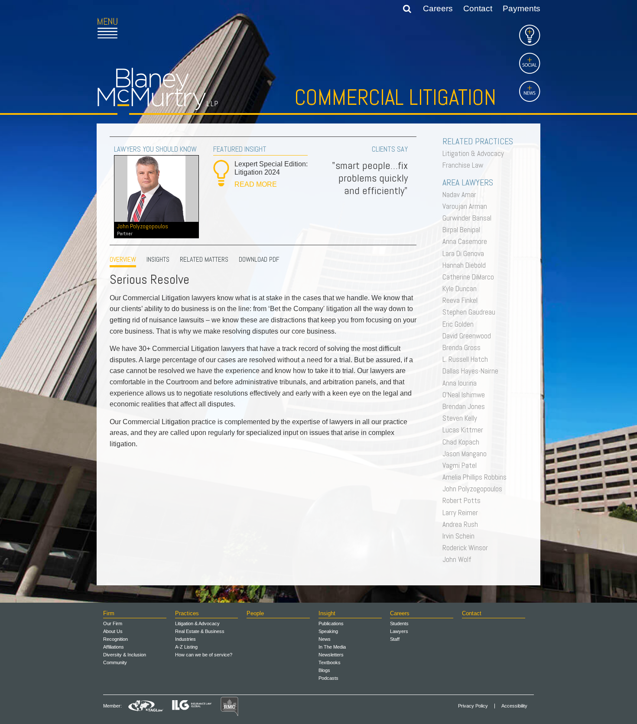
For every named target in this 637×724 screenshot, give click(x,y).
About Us (113, 631)
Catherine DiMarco (470, 277)
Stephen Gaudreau (471, 312)
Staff (395, 639)
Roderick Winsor (467, 547)
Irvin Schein (460, 536)
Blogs (324, 670)
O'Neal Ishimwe (466, 394)
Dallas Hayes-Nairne (472, 371)
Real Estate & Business (199, 631)
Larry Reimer (462, 512)
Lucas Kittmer (465, 430)
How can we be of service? (203, 654)
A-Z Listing (186, 646)
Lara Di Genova (465, 253)
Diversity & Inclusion (124, 654)
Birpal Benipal (463, 229)
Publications (331, 623)
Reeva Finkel (462, 300)
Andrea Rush (462, 524)
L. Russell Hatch (467, 359)
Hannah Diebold (466, 265)
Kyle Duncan (462, 288)
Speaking (328, 631)
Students (399, 623)
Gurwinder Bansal (469, 218)
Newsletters (331, 654)
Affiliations (113, 646)
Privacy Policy (473, 706)
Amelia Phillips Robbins (477, 477)
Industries (185, 639)
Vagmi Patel (462, 465)
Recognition (115, 639)
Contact (477, 8)
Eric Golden (460, 324)
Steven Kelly (462, 418)
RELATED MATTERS (204, 259)
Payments (521, 8)
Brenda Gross (464, 347)
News (324, 639)
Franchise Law (465, 165)
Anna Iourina (462, 383)
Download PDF (259, 259)
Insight (326, 613)
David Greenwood (469, 336)
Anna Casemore (467, 241)
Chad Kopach (463, 442)
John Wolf (459, 559)
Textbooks (329, 662)
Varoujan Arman (467, 206)
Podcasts (328, 678)
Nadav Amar (461, 194)
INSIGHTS (157, 259)
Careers (438, 8)
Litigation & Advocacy (475, 153)
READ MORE (255, 184)
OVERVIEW (123, 259)
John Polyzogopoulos (142, 229)
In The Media (332, 646)
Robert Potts (464, 500)
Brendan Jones (466, 406)
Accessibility (514, 706)
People (255, 613)
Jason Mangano (467, 453)
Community (115, 662)
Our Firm (112, 623)
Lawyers (399, 631)
